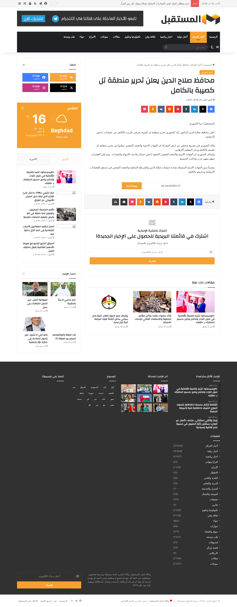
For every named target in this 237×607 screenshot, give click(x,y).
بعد (74, 387)
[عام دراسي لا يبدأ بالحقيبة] (63, 289)
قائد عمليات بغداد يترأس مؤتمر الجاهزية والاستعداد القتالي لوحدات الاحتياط (153, 319)
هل (89, 405)
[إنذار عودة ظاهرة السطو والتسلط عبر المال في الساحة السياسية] (160, 408)
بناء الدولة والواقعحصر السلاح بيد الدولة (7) (64, 337)
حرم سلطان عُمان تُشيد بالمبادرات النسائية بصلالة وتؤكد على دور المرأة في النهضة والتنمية (145, 3)
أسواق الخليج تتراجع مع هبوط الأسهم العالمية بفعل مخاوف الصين (38, 247)
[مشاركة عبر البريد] (123, 201)
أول (112, 387)
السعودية (94, 387)
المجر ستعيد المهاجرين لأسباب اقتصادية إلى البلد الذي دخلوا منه (38, 230)
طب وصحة (69, 37)
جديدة (101, 393)
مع (104, 405)
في (87, 399)
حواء (82, 37)
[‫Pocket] (144, 109)
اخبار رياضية (166, 37)
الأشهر (65, 159)
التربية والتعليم (210, 483)
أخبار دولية (182, 37)
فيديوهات (213, 542)
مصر (112, 405)
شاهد (81, 393)
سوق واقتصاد (211, 531)
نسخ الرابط (131, 185)
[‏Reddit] (169, 109)
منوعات (104, 37)
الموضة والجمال (210, 494)
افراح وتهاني (211, 461)
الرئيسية (213, 37)
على (103, 399)
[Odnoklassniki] (152, 109)
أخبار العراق (198, 37)
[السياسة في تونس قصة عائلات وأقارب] (128, 408)
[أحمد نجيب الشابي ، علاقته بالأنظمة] (144, 408)
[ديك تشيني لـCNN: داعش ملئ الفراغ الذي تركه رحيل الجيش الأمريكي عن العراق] (66, 197)
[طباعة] (115, 201)
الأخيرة (33, 159)
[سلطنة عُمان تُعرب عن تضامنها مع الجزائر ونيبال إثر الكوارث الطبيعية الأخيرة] (144, 398)
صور (112, 399)
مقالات (116, 37)
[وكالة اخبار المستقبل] (188, 19)
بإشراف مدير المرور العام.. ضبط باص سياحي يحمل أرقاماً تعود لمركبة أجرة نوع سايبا (110, 319)
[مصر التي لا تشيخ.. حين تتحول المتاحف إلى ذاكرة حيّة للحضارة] (35, 324)
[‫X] (202, 109)
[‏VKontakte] (161, 109)
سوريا (91, 393)
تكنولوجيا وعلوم (132, 37)
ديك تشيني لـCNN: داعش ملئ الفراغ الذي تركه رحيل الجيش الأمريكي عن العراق (38, 196)
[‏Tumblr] (186, 109)
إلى (104, 387)
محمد (79, 399)
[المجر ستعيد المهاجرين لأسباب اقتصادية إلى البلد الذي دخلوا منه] (66, 231)
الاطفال (214, 472)
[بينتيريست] (177, 109)
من (97, 405)
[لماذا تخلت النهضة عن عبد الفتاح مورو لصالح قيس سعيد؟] (128, 398)
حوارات (214, 526)
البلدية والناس (211, 478)
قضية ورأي (212, 547)
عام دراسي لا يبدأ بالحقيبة (67, 302)
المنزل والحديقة (210, 488)
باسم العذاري (127, 600)
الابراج (92, 37)
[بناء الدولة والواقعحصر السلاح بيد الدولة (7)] (63, 324)
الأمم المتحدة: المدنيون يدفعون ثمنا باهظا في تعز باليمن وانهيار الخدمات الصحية (38, 213)
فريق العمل (45, 600)
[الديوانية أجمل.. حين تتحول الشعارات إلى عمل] (35, 289)
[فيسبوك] (211, 109)
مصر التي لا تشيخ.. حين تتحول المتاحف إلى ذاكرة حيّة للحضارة (36, 339)
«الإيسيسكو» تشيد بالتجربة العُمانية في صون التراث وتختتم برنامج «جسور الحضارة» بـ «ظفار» (196, 319)
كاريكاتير (213, 553)
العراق (83, 387)
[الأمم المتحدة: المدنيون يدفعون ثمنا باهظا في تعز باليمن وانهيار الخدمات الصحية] (66, 214)
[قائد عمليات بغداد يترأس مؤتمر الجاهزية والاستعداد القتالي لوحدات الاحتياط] (152, 301)
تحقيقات (214, 499)
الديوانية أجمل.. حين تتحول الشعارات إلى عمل (37, 304)
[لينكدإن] (194, 109)
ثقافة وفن (150, 37)
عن (95, 399)
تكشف (111, 393)
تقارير (215, 504)
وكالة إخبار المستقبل (159, 600)
